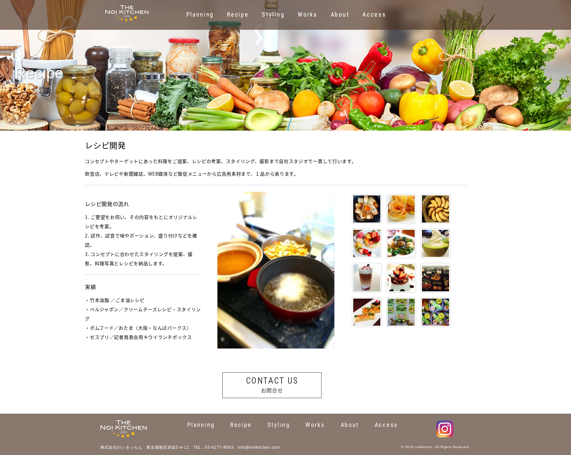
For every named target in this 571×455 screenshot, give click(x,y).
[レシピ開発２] (435, 312)
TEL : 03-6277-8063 (213, 447)
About (350, 424)
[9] (367, 209)
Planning (201, 424)
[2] (435, 209)
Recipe (241, 424)
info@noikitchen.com (259, 447)
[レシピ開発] (401, 312)
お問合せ (272, 385)
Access (386, 424)
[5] (401, 209)
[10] (401, 278)
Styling (278, 424)
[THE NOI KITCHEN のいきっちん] (126, 8)
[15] (367, 312)
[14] (401, 243)
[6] (435, 243)
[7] (367, 278)
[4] (367, 243)
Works (315, 424)
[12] (435, 278)
